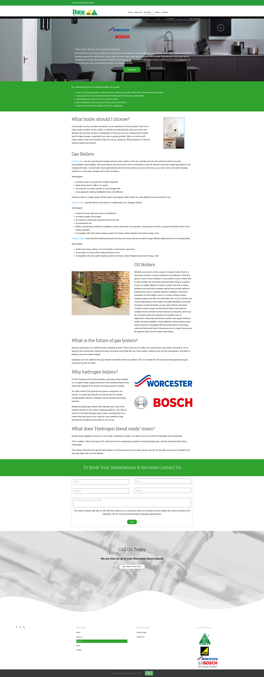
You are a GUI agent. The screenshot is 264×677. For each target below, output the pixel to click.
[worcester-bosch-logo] (207, 657)
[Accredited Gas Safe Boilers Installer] (204, 647)
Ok (149, 673)
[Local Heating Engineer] (85, 9)
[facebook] (17, 627)
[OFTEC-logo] (205, 632)
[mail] (20, 627)
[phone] (24, 627)
